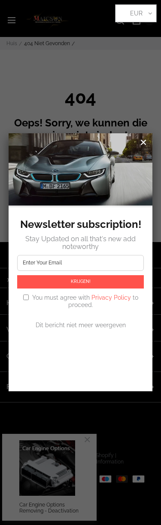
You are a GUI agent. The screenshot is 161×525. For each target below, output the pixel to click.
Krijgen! (81, 281)
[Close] (143, 142)
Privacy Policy (111, 297)
